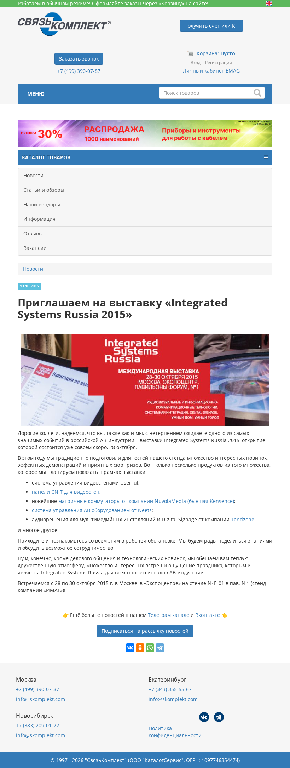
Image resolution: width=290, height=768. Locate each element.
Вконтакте (207, 615)
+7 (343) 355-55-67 (170, 689)
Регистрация (218, 62)
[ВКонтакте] (130, 647)
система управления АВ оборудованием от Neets (92, 510)
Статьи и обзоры (43, 190)
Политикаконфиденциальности (175, 732)
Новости (33, 175)
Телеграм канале (168, 615)
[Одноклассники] (140, 647)
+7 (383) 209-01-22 (37, 725)
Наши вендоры (41, 204)
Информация (39, 219)
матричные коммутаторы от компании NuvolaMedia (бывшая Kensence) (145, 501)
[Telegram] (160, 647)
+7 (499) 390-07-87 (78, 71)
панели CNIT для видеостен (65, 491)
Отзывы (33, 233)
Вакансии (35, 248)
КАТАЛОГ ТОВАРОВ (46, 157)
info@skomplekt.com (40, 699)
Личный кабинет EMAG (211, 70)
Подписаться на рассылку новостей (145, 630)
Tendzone (242, 519)
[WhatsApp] (150, 647)
